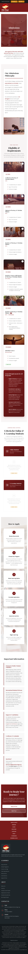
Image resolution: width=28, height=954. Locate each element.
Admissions (4, 873)
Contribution (4, 875)
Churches (14, 831)
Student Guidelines (5, 895)
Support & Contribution (6, 1)
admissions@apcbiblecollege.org (13, 764)
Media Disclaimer (14, 940)
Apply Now (20, 1)
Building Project (5, 897)
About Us (3, 886)
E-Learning (13, 1)
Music (14, 833)
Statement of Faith (5, 892)
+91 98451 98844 (8, 911)
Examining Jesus (14, 838)
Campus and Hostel (5, 890)
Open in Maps (7, 917)
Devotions (14, 829)
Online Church (14, 822)
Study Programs (5, 866)
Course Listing (4, 869)
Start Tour (14, 811)
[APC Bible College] (5, 7)
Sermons (14, 824)
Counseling (14, 835)
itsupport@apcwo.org (23, 949)
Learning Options (5, 871)
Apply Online (14, 806)
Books (14, 826)
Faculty (3, 888)
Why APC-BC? (4, 864)
